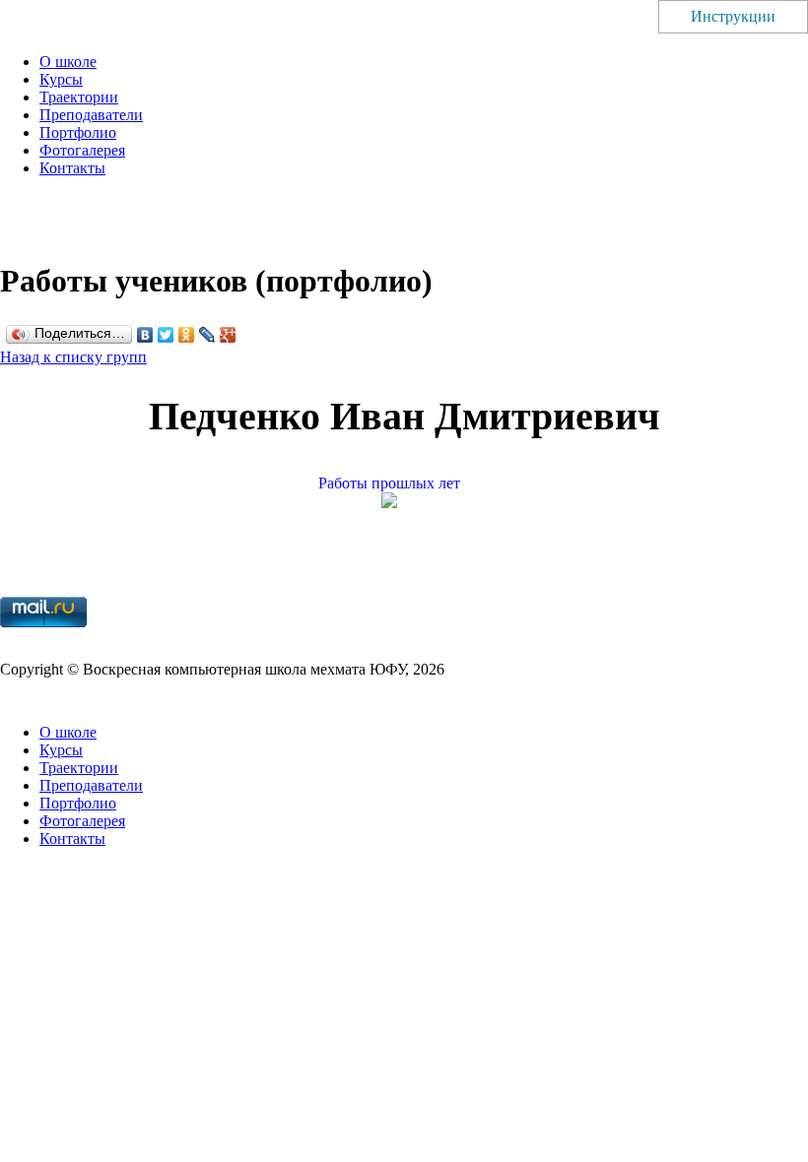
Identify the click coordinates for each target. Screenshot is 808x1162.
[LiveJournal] (207, 335)
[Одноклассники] (186, 335)
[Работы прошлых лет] (404, 502)
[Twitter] (166, 335)
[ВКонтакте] (145, 335)
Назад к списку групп (73, 357)
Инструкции (733, 16)
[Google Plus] (228, 335)
